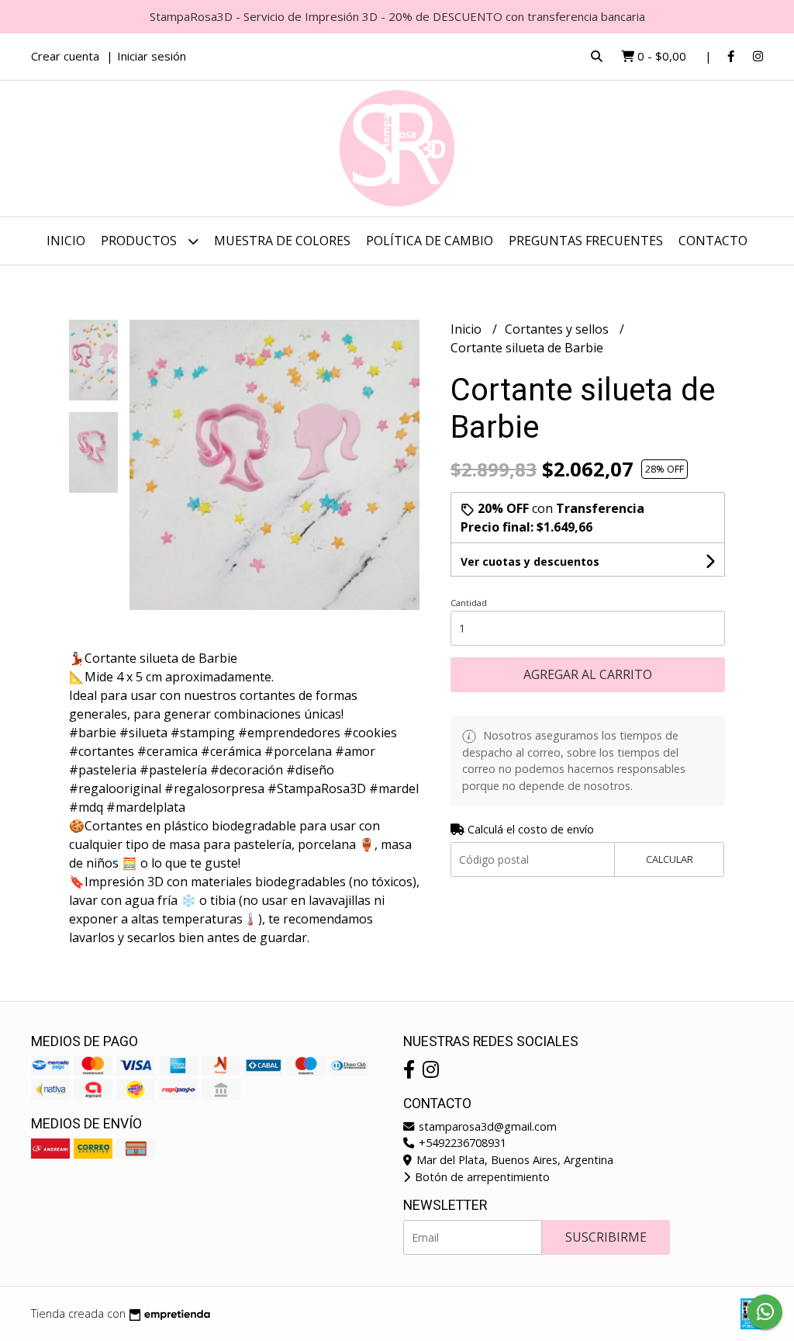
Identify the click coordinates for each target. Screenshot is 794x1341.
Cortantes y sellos (558, 329)
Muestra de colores (282, 240)
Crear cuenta (65, 56)
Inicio (66, 240)
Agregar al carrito (587, 674)
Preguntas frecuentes (586, 240)
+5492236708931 (461, 1142)
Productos (140, 240)
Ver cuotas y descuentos (530, 561)
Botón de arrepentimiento (481, 1176)
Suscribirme (606, 1237)
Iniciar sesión (151, 56)
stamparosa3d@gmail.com (486, 1126)
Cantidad (469, 602)
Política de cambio (429, 240)
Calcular (669, 859)
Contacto (712, 240)
